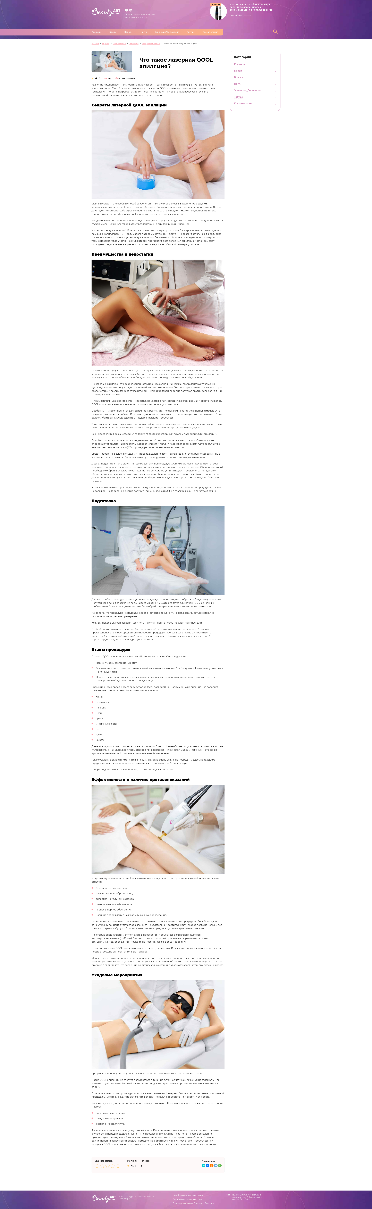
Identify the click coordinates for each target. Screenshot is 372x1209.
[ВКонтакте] (207, 1165)
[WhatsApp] (220, 1165)
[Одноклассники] (211, 1165)
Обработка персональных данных (188, 1195)
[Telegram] (216, 1165)
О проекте (198, 1203)
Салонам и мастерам (182, 1203)
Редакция (209, 1203)
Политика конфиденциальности (187, 1199)
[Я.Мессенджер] (203, 1165)
